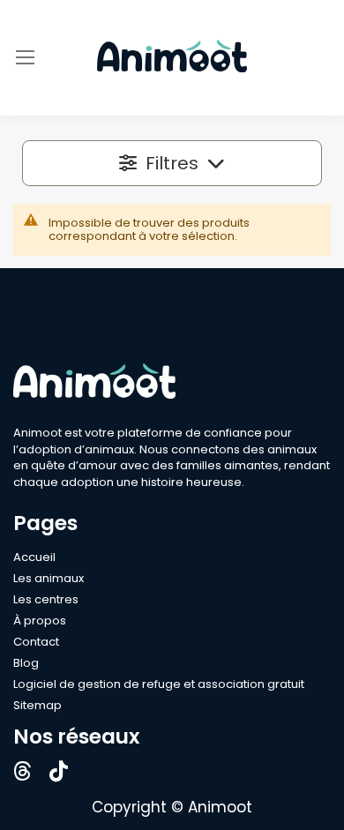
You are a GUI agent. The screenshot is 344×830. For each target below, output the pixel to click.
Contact (36, 641)
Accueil (34, 557)
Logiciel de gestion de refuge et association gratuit (158, 684)
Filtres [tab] (172, 163)
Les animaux (48, 578)
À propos (39, 620)
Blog (26, 662)
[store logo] (172, 57)
